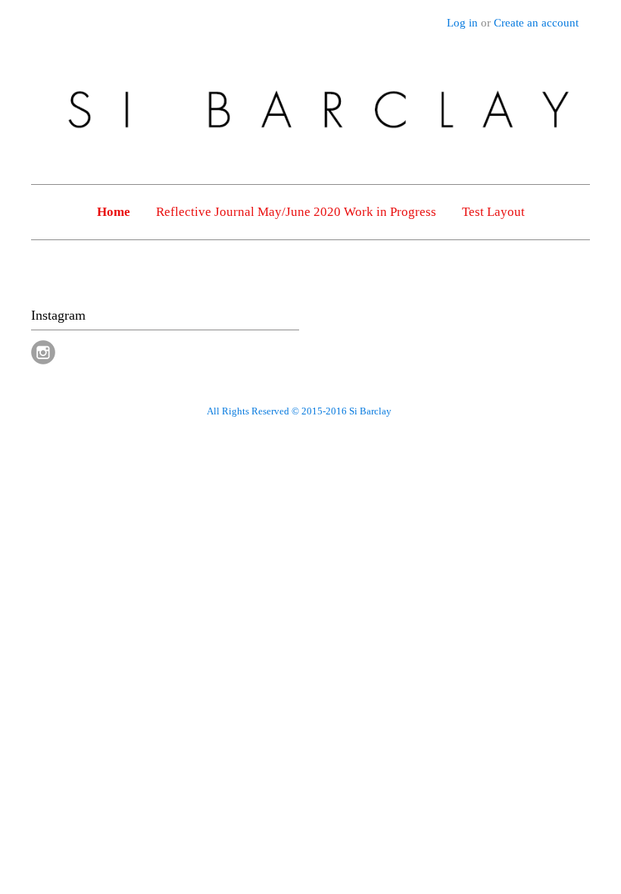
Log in (462, 23)
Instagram (43, 352)
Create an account (536, 23)
